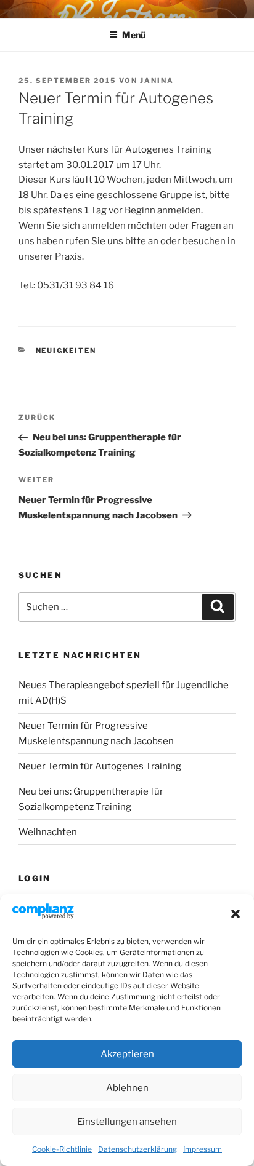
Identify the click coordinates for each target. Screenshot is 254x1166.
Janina (157, 80)
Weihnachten (47, 832)
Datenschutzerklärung (137, 1149)
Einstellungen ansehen (127, 1121)
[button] (235, 914)
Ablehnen (127, 1087)
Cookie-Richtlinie (62, 1149)
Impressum (202, 1149)
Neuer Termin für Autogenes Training (99, 766)
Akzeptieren (127, 1054)
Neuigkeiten (66, 350)
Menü (133, 35)
